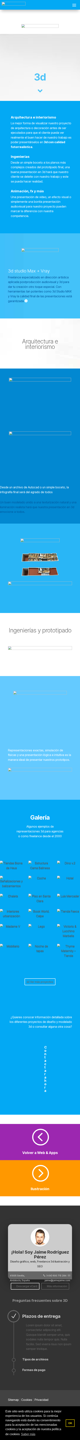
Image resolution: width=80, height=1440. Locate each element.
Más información (57, 1286)
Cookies (26, 1400)
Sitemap (13, 1400)
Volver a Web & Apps (40, 1153)
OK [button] (70, 1423)
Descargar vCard (26, 1286)
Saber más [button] (28, 1434)
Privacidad (41, 1400)
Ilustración (40, 1189)
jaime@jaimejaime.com (57, 1280)
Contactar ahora (45, 1069)
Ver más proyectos (41, 981)
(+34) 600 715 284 (56, 1275)
